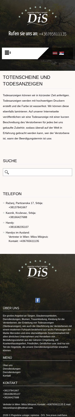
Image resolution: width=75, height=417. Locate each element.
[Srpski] (61, 53)
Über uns (7, 365)
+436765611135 (53, 34)
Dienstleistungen (12, 368)
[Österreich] (37, 15)
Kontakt (7, 375)
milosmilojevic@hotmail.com (18, 408)
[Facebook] (37, 300)
